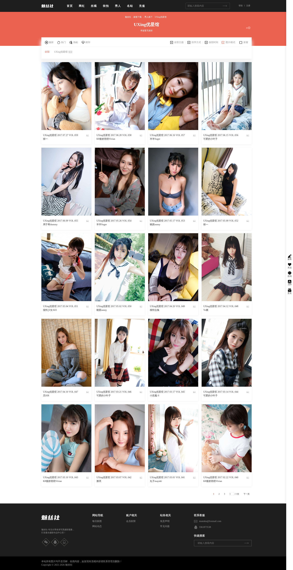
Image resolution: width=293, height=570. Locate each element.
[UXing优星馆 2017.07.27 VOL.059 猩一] (66, 96)
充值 (142, 5)
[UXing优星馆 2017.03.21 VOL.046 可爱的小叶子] (120, 353)
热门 (63, 42)
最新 (51, 42)
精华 (87, 42)
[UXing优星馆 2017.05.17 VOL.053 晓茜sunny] (173, 182)
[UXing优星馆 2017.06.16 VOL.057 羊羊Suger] (173, 96)
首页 (70, 5)
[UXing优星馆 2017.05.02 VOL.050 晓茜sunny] (120, 267)
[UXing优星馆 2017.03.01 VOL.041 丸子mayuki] (173, 438)
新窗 (245, 42)
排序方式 (196, 42)
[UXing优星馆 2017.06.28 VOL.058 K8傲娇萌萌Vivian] (120, 96)
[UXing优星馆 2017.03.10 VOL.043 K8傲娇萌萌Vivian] (66, 438)
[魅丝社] (47, 9)
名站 (130, 5)
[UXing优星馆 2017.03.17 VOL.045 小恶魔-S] (173, 353)
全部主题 (179, 42)
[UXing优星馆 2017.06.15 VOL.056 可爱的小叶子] (227, 96)
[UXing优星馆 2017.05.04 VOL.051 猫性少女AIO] (66, 267)
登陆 (241, 5)
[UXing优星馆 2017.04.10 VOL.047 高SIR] (66, 353)
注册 (248, 5)
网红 (82, 5)
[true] (225, 6)
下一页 (246, 494)
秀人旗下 (148, 17)
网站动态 (97, 526)
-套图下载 (137, 17)
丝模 (94, 5)
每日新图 (97, 521)
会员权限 (131, 521)
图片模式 (230, 42)
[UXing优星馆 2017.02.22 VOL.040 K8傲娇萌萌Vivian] (227, 438)
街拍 (106, 5)
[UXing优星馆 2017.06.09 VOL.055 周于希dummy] (66, 182)
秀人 (118, 5)
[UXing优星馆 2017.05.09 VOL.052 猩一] (227, 182)
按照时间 (213, 42)
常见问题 (165, 526)
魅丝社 (128, 17)
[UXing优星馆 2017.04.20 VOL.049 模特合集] (173, 267)
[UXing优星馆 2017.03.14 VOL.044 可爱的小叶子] (227, 353)
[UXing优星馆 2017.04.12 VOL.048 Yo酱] (227, 267)
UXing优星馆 (161, 17)
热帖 (75, 42)
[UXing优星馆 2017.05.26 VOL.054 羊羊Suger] (120, 182)
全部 (47, 52)
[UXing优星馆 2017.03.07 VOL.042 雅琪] (120, 438)
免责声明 (165, 521)
